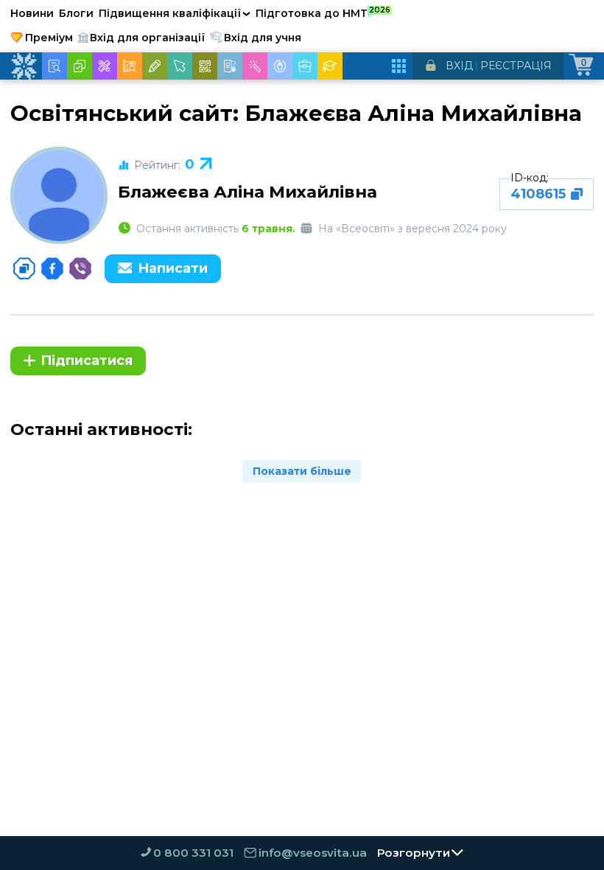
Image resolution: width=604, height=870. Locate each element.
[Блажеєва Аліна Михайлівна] (59, 195)
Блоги (76, 13)
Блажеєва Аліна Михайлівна (247, 191)
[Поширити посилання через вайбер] (80, 268)
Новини (32, 13)
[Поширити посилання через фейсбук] (52, 268)
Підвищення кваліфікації (174, 13)
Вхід (459, 65)
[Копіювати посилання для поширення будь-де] (24, 268)
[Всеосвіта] (23, 66)
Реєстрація (516, 65)
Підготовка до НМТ (323, 12)
